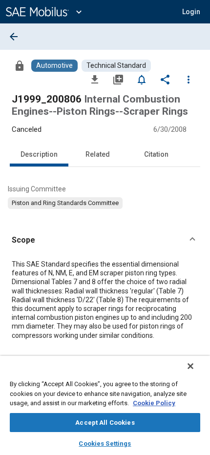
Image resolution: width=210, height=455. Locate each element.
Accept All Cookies (104, 422)
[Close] (190, 366)
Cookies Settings (105, 443)
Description (39, 154)
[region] (105, 405)
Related (97, 154)
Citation (156, 154)
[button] (105, 240)
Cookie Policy (154, 403)
